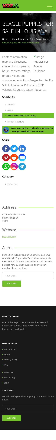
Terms (7, 354)
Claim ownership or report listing (21, 115)
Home (5, 39)
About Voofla (10, 349)
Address (11, 104)
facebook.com (9, 236)
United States (19, 39)
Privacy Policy (10, 359)
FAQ (6, 364)
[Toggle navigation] (49, 6)
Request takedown (15, 121)
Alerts (10, 110)
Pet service (12, 184)
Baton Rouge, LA (38, 39)
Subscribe (11, 283)
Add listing (9, 377)
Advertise (8, 372)
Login (6, 382)
